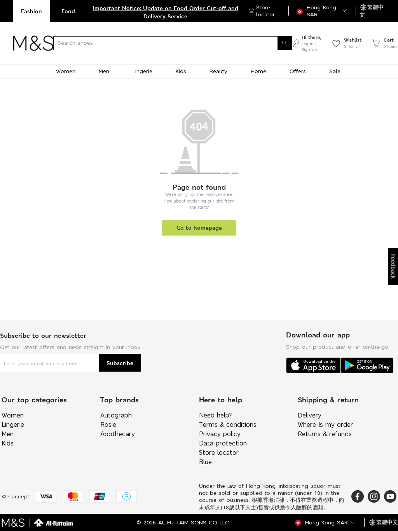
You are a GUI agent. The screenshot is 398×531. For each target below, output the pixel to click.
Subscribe (119, 363)
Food (68, 11)
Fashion (31, 11)
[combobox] (172, 43)
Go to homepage (199, 227)
